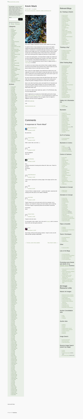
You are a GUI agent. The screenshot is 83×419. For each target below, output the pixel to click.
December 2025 (14, 96)
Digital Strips (64, 183)
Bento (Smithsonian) (65, 25)
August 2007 (13, 364)
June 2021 (13, 155)
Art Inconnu (64, 26)
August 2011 (13, 304)
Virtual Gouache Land (66, 65)
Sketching (13, 71)
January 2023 (13, 133)
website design (64, 265)
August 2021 (13, 153)
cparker (34, 9)
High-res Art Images (14, 51)
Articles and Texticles (66, 220)
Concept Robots (65, 206)
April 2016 (13, 233)
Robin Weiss (64, 83)
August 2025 (13, 101)
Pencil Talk (64, 238)
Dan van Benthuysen (32, 127)
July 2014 (13, 260)
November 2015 (14, 240)
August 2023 (13, 125)
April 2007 (13, 369)
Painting (12, 59)
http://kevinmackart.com (30, 106)
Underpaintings (65, 16)
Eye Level (64, 37)
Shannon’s (64, 333)
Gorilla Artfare (64, 191)
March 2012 (13, 295)
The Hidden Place (65, 27)
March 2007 (13, 370)
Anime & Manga (14, 32)
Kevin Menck (64, 69)
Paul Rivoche (64, 178)
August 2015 (13, 243)
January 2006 (13, 388)
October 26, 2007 (31, 130)
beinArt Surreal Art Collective (67, 36)
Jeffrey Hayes (64, 55)
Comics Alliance (65, 162)
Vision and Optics (14, 79)
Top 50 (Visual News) (66, 254)
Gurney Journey (65, 15)
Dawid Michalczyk (32, 174)
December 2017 (14, 208)
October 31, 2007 (31, 199)
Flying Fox (64, 22)
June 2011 (13, 306)
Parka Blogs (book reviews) (67, 151)
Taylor (29, 227)
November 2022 (14, 135)
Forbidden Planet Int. (66, 163)
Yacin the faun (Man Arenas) (67, 213)
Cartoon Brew (64, 198)
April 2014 (13, 263)
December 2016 (14, 223)
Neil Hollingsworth (65, 67)
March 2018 (13, 204)
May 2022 (13, 142)
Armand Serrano (65, 209)
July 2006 (13, 380)
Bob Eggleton (64, 139)
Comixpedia (64, 171)
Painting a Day (13, 60)
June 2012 (13, 291)
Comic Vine (64, 161)
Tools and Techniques (15, 74)
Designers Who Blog (65, 130)
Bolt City (63, 166)
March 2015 (13, 250)
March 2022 (13, 144)
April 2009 (13, 339)
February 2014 (14, 266)
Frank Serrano (64, 87)
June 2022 (13, 140)
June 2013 (13, 276)
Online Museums (14, 56)
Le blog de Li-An (65, 147)
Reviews (12, 66)
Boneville (63, 176)
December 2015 (14, 238)
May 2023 (13, 128)
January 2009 (13, 343)
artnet (63, 315)
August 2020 (13, 168)
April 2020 (13, 173)
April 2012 (13, 294)
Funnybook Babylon (65, 172)
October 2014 (13, 256)
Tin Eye (63, 350)
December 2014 (14, 253)
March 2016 (13, 235)
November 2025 (14, 98)
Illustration (13, 52)
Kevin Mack (30, 197)
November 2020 (14, 164)
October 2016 (13, 226)
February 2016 (14, 236)
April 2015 (13, 248)
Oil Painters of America (66, 20)
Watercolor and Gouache (15, 80)
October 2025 (13, 99)
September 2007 (14, 363)
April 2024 (13, 115)
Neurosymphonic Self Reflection (35, 95)
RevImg (63, 351)
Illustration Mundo (65, 119)
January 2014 (13, 267)
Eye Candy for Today (15, 49)
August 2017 (13, 213)
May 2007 (13, 368)
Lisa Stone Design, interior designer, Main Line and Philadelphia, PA (67, 276)
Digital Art (13, 44)
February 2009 (14, 341)
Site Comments (14, 70)
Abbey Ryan (64, 58)
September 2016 (14, 227)
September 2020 (14, 167)
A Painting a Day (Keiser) (66, 50)
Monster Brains (65, 125)
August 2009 (13, 334)
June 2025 (13, 104)
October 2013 (13, 271)
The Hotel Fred (65, 177)
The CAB (63, 203)
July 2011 (13, 305)
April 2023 (13, 129)
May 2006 (13, 383)
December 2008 (14, 344)
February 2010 (14, 326)
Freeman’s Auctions (65, 330)
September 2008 (14, 348)
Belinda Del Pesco (65, 82)
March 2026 (13, 93)
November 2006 (14, 375)
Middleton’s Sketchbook (66, 175)
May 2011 (13, 307)
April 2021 (13, 158)
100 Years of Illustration (66, 114)
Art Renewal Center (65, 306)
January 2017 (13, 222)
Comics (12, 40)
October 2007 (13, 361)
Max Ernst (48, 59)
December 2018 (14, 193)
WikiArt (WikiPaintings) (66, 298)
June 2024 (13, 114)
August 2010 (13, 319)
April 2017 (13, 218)
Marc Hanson (64, 68)
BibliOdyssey (64, 115)
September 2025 (14, 100)
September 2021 (14, 152)
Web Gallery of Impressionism (67, 307)
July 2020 (13, 169)
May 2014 (13, 262)
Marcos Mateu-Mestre (66, 210)
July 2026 (13, 88)
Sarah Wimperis (65, 92)
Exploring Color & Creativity (67, 32)
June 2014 (13, 261)
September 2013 (14, 272)
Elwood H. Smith (65, 128)
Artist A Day (64, 35)
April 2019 (13, 188)
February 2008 (14, 356)
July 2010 (13, 320)
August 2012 (13, 289)
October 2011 (13, 301)
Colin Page (64, 74)
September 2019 (14, 182)
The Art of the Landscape (66, 31)
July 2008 (13, 350)
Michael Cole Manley (66, 94)
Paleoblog (64, 227)
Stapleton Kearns (65, 73)
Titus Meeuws (64, 78)
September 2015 (14, 242)
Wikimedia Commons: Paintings (67, 294)
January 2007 (13, 373)
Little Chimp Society (65, 120)
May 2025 (13, 105)
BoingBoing (31, 101)
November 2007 (14, 360)
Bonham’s (64, 325)
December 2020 (14, 163)
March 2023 (13, 130)
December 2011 (14, 299)
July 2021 (13, 154)
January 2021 (13, 162)
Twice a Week (64, 90)
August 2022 (13, 138)
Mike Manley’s (66, 97)
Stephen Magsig (65, 88)
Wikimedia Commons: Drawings (68, 296)
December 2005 (14, 389)
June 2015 (13, 246)
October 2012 (13, 286)
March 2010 (13, 325)
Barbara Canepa (65, 149)
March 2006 (13, 385)
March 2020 (13, 174)
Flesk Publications (65, 148)
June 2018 (13, 201)
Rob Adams (64, 93)
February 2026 (14, 94)
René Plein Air (64, 80)
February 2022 (14, 145)
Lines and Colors (11, 404)
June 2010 (13, 321)
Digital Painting (14, 45)
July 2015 (13, 245)
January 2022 (13, 147)
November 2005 (14, 390)
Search (10, 17)
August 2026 (13, 86)
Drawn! (63, 146)
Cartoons (13, 37)
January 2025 (13, 106)
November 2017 (14, 209)
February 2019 (14, 191)
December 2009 (14, 329)
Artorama (63, 106)
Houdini (48, 221)
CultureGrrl (64, 41)
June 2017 (13, 216)
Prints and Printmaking (15, 65)
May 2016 (13, 232)
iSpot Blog (64, 131)
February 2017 (14, 221)
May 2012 (13, 292)
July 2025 (13, 103)
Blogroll (12, 36)
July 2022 (13, 139)
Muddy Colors (64, 190)
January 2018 (13, 207)
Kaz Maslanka (31, 158)
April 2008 (13, 354)
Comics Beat (64, 157)
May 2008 (13, 353)
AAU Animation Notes (66, 219)
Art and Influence (65, 17)
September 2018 (14, 197)
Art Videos (13, 35)
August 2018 (13, 198)
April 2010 (13, 324)
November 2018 (14, 194)
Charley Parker (31, 137)
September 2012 (14, 287)
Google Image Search (66, 339)
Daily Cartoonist (65, 180)
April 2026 (13, 91)
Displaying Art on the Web (15, 46)
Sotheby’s (64, 324)
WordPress (15, 412)
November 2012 (14, 285)
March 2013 (13, 280)
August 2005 (13, 394)
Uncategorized (13, 75)
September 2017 (14, 212)
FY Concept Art (65, 204)
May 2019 (13, 187)
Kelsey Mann (64, 214)
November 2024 (14, 109)
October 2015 (13, 241)
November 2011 (14, 300)
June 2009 (13, 336)
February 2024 (14, 118)
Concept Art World (65, 201)
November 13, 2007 (32, 230)
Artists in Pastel (65, 44)
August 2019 (13, 183)
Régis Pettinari (64, 79)
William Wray (64, 85)
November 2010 (14, 315)
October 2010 (13, 316)
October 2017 (13, 211)
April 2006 (13, 384)
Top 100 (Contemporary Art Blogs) (68, 255)
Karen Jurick (64, 54)
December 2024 (14, 108)
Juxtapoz (63, 105)
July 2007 (13, 365)
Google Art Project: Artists (66, 299)
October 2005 (13, 392)
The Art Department (65, 138)
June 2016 (13, 231)
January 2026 (13, 95)
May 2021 (13, 157)
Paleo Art (12, 61)
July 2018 (13, 199)
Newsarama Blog (65, 160)
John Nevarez (64, 208)
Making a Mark (64, 30)
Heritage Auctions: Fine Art (67, 328)
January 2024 (13, 119)
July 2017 (13, 214)
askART (63, 316)
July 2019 (13, 184)
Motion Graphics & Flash (15, 54)
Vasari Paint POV (65, 21)
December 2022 (14, 134)
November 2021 (14, 149)
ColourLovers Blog (65, 247)
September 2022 (14, 137)
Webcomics (13, 81)
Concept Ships (64, 205)
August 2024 (13, 113)
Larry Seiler (64, 72)
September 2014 (14, 257)
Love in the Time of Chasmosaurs (68, 229)
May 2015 (13, 247)
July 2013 (13, 275)
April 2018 (13, 203)
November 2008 (14, 345)
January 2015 (13, 252)
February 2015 (14, 251)
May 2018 (13, 202)
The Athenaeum (65, 297)
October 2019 (13, 181)
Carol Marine (64, 56)
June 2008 (13, 351)
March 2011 (13, 310)
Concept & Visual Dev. (15, 41)
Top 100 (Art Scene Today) (67, 256)
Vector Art (13, 76)
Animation (13, 31)
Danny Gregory (65, 121)
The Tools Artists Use (66, 237)
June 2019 (13, 186)
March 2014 (13, 265)
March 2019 (13, 189)
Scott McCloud (64, 168)
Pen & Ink (13, 64)
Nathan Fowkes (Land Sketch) (67, 84)
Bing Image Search (65, 355)
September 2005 (14, 393)
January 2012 (13, 297)
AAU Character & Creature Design (68, 218)
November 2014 (14, 255)
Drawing (12, 47)
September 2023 (14, 124)
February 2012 (14, 296)
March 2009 (13, 340)
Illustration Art (64, 116)
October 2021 (13, 150)
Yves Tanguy (27, 62)
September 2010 (14, 317)
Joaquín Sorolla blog (66, 42)
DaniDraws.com (65, 129)
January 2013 (13, 282)
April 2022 (13, 143)
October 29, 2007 (31, 188)
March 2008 (13, 355)
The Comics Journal (65, 170)
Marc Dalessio (64, 70)
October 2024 (13, 110)
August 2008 (13, 349)
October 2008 (13, 346)
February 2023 (14, 132)
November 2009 (14, 330)
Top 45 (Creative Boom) (66, 259)
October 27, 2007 (31, 177)
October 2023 (13, 123)
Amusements (13, 30)
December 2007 (14, 359)
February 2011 (13, 311)
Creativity (13, 42)
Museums (13, 55)
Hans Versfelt (64, 77)
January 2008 (13, 358)
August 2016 (13, 228)
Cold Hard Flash (65, 200)
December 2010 (14, 314)
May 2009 (13, 338)
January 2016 (13, 237)
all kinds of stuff (65, 211)
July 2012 (13, 290)
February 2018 (14, 206)
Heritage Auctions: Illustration (67, 329)
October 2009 (13, 331)
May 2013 (13, 277)
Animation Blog (65, 199)
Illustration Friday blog (66, 124)
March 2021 (13, 159)
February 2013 (14, 281)
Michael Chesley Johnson (66, 89)
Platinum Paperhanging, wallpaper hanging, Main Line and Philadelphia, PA (68, 272)
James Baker (64, 173)
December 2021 (14, 148)
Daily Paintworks (65, 59)
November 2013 (14, 270)
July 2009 (13, 335)
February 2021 (14, 160)
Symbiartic (64, 228)
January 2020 (13, 177)
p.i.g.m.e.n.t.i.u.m (65, 40)
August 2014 (13, 258)
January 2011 (13, 312)
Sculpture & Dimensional (15, 69)
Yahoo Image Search (66, 342)
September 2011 (14, 302)
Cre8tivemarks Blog (65, 215)
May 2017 (13, 217)
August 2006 (13, 379)
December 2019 (14, 178)
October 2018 (13, 196)
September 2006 (14, 378)
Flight (63, 167)
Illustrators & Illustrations (66, 126)
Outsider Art (13, 57)
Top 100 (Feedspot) (65, 257)
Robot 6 (63, 158)
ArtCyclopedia (64, 303)
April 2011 (13, 309)
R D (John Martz (65, 123)
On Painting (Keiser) (65, 51)
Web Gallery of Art (65, 304)
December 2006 (14, 374)
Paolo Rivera (64, 165)
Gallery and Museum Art (15, 50)
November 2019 (14, 179)
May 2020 (13, 172)
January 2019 (13, 192)
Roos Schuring (64, 75)
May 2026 (13, 90)
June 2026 (13, 89)
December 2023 (14, 120)
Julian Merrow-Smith (66, 53)
